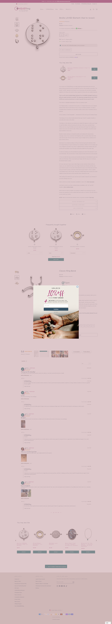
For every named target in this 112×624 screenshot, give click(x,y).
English (107, 622)
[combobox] (108, 623)
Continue (56, 309)
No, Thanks (56, 312)
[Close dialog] (77, 287)
